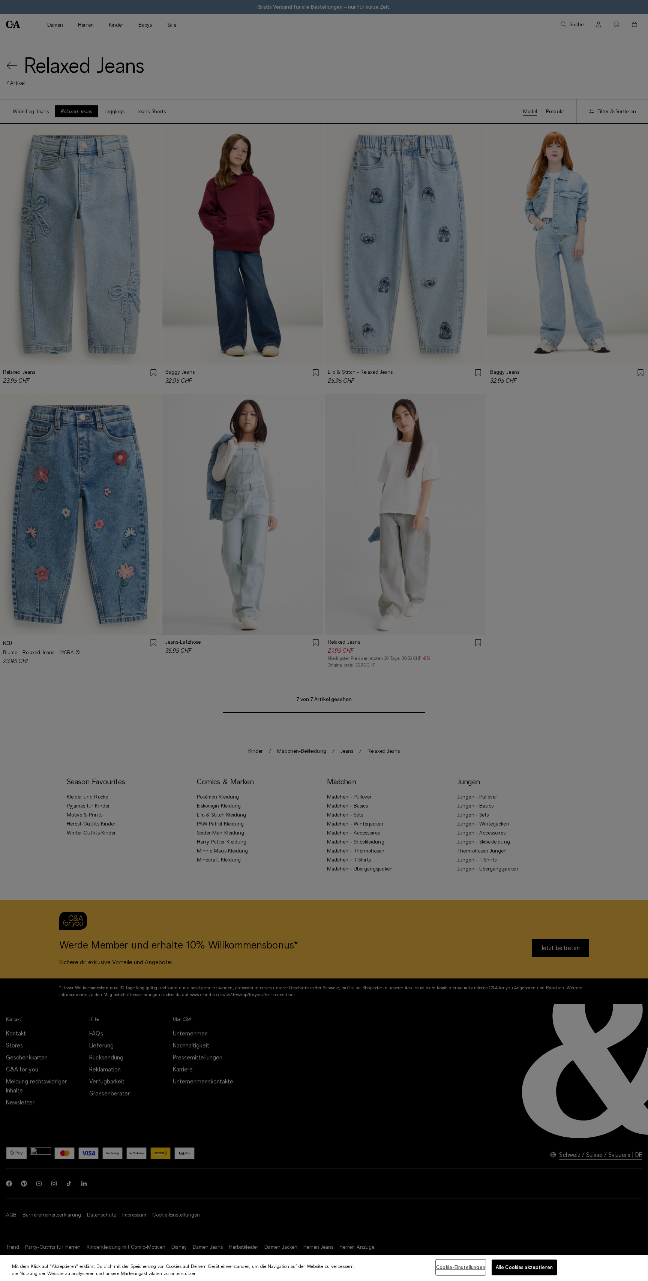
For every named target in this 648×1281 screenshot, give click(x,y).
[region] (324, 1268)
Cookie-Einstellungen (460, 1267)
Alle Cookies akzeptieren (524, 1267)
